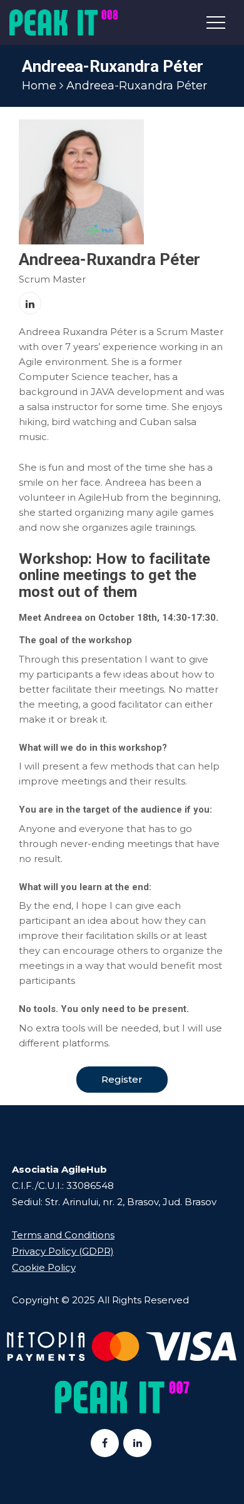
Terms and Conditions (63, 1235)
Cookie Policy (44, 1267)
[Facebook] (105, 1443)
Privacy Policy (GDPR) (63, 1251)
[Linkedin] (137, 1443)
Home (39, 86)
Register (122, 1079)
